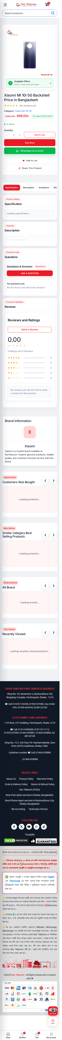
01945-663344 (25, 707)
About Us (11, 779)
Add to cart (39, 135)
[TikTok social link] (44, 827)
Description (28, 187)
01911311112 (41, 729)
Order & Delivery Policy (16, 784)
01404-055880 (43, 752)
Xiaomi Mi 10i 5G (23, 111)
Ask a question (30, 273)
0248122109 (40, 707)
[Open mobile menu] (5, 4)
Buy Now (29, 142)
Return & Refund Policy (43, 784)
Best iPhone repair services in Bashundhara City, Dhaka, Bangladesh (29, 802)
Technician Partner (38, 809)
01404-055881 (27, 732)
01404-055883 (43, 732)
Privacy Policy (26, 779)
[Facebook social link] (14, 827)
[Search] (52, 13)
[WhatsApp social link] (36, 827)
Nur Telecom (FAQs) (30, 789)
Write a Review (29, 329)
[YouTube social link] (29, 827)
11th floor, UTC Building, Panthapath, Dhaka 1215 (29, 722)
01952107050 (36, 704)
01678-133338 (20, 704)
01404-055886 (30, 759)
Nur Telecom (18, 975)
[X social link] (21, 827)
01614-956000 (25, 729)
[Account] (54, 4)
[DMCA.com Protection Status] (16, 841)
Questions (44, 187)
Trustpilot (30, 834)
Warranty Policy (45, 779)
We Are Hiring (18, 809)
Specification (11, 187)
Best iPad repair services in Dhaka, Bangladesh (29, 795)
